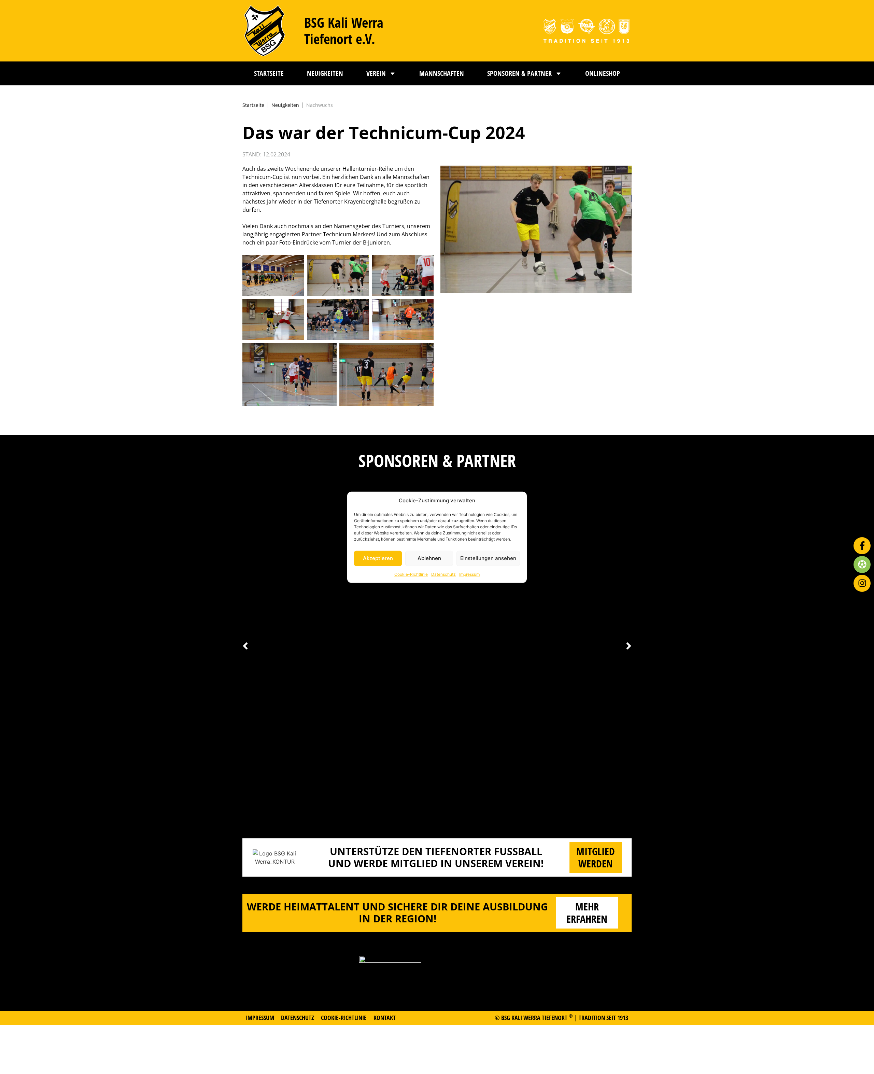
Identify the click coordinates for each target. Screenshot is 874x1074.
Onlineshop (602, 73)
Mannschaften (441, 73)
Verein (376, 73)
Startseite (269, 73)
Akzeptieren (378, 558)
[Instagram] (862, 583)
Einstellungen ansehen (488, 558)
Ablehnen (429, 558)
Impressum (469, 573)
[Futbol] (862, 564)
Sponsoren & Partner (519, 73)
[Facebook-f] (862, 545)
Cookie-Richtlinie (411, 573)
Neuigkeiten (325, 73)
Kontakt (384, 1018)
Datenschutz (443, 573)
